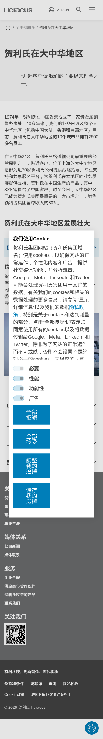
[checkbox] (18, 368)
